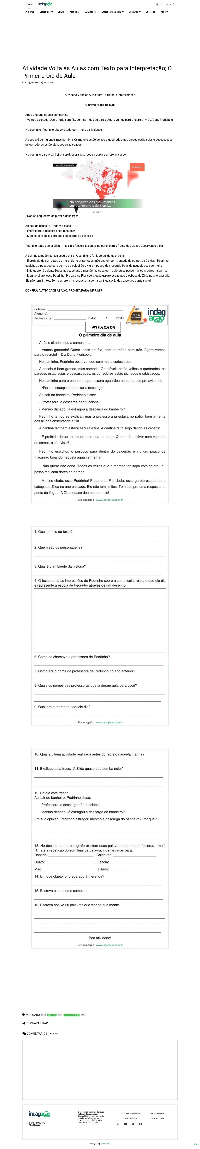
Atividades (90, 12)
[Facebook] (140, 1124)
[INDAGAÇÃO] (45, 5)
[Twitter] (132, 1124)
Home (31, 12)
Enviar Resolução (130, 1118)
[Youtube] (125, 1124)
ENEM (61, 12)
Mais (163, 12)
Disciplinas (45, 12)
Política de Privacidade (130, 1113)
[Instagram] (118, 1124)
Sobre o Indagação (157, 1113)
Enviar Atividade (157, 1118)
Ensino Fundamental (111, 12)
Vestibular (75, 12)
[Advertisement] (100, 39)
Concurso (133, 12)
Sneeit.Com (105, 1144)
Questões (150, 12)
